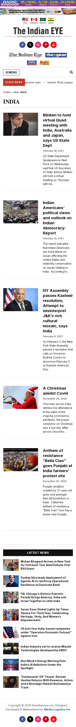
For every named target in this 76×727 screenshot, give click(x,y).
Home (7, 92)
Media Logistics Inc (57, 709)
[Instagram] (38, 45)
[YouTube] (53, 45)
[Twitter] (30, 45)
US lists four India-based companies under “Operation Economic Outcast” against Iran (46, 632)
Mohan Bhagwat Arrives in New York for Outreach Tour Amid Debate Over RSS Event (46, 565)
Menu (12, 72)
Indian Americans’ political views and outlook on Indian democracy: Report (57, 217)
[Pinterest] (46, 45)
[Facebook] (22, 45)
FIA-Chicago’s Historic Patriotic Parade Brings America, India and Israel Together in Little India (43, 597)
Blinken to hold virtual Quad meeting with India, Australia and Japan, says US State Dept (57, 130)
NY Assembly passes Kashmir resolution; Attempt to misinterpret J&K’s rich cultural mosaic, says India (58, 310)
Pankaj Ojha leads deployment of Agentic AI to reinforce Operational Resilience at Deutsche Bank (44, 581)
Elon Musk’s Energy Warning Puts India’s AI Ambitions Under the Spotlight (43, 664)
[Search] (71, 72)
